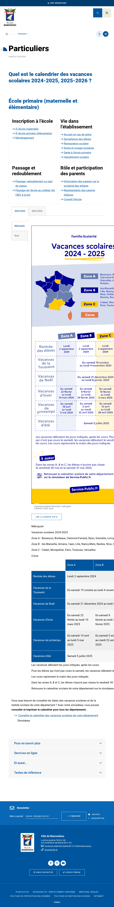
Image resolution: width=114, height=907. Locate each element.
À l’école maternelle (26, 129)
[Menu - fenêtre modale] (106, 12)
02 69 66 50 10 (51, 850)
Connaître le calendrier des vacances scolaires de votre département (58, 715)
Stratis (57, 902)
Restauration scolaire (76, 143)
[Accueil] (7, 34)
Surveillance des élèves (77, 139)
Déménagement (24, 137)
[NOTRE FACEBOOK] (51, 863)
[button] (97, 12)
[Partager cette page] (105, 34)
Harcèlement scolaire (76, 157)
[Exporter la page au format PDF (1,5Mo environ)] (99, 34)
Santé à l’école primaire (77, 152)
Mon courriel (16, 816)
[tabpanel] (57, 474)
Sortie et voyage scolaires (79, 148)
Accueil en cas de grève (77, 134)
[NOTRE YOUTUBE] (63, 863)
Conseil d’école (73, 199)
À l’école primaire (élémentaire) (33, 133)
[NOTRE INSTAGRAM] (57, 863)
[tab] (19, 211)
